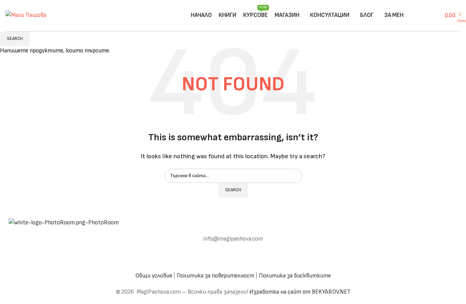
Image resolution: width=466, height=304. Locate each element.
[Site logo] (26, 15)
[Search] (410, 15)
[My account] (420, 15)
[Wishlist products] (432, 15)
